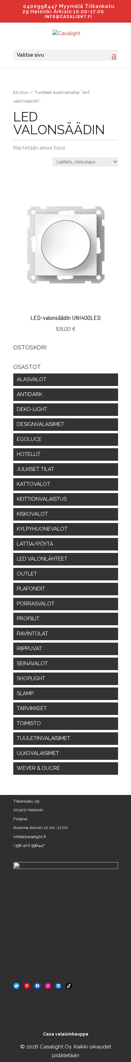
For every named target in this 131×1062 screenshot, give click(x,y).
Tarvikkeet (32, 708)
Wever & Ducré (38, 768)
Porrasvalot (35, 604)
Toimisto (29, 723)
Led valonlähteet (42, 559)
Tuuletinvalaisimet (43, 738)
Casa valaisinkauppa (65, 1034)
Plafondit (31, 589)
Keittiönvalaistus (42, 499)
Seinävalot (32, 663)
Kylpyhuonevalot (42, 529)
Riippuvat (29, 648)
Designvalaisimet (40, 424)
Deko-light (32, 409)
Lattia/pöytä (35, 544)
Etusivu (21, 92)
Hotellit (29, 454)
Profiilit (28, 619)
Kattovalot (33, 484)
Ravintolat (32, 633)
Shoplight (31, 678)
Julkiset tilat (35, 469)
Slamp (25, 693)
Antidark (29, 394)
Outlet (27, 574)
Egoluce (29, 439)
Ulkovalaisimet (38, 753)
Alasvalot (31, 379)
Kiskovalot (32, 514)
